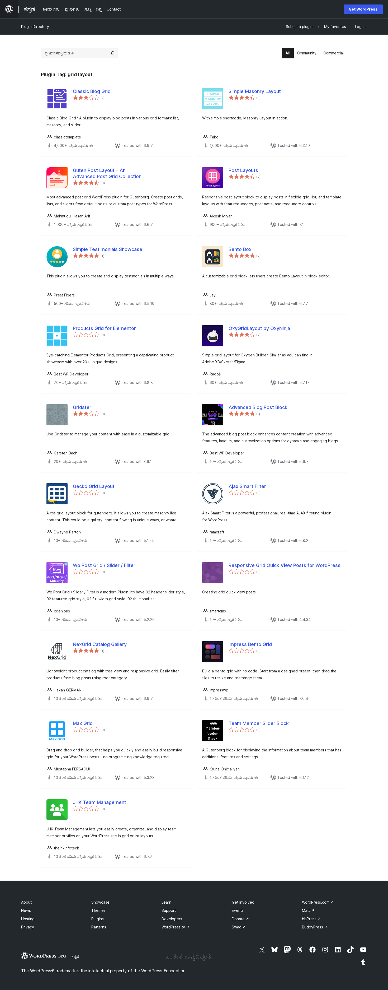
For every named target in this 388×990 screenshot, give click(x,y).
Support (169, 910)
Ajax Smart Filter (247, 486)
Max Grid (83, 723)
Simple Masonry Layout (255, 91)
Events (238, 910)
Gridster (82, 407)
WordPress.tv (176, 927)
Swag (239, 927)
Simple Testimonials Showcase (107, 249)
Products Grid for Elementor (104, 328)
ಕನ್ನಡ (75, 957)
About (26, 902)
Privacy (27, 927)
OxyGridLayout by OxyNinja (259, 328)
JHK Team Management (99, 802)
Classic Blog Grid (92, 91)
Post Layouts (243, 170)
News (26, 910)
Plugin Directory (35, 26)
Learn (166, 902)
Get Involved (243, 902)
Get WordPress (363, 9)
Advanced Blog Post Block (258, 407)
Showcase (100, 902)
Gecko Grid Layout (94, 486)
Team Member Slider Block (259, 723)
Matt (308, 910)
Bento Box (240, 249)
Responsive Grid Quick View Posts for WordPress (284, 565)
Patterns (98, 927)
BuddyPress (315, 927)
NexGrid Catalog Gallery (100, 644)
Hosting (28, 919)
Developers (172, 919)
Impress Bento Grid (250, 644)
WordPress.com (318, 902)
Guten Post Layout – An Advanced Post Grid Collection (107, 173)
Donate (240, 919)
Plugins (97, 919)
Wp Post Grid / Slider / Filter (104, 565)
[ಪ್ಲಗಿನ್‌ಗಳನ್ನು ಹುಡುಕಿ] (112, 53)
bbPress (311, 919)
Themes (98, 910)
